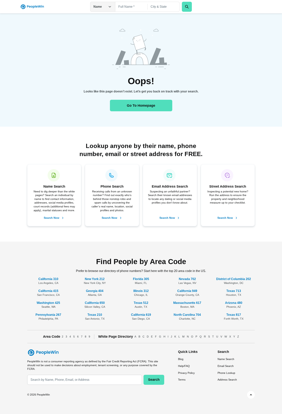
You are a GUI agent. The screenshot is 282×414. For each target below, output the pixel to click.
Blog (180, 359)
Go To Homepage (141, 105)
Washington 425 (48, 302)
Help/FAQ (184, 365)
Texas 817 (233, 314)
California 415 (48, 291)
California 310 (48, 279)
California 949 (187, 291)
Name (97, 6)
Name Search (226, 359)
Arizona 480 (233, 302)
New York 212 (95, 279)
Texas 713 (233, 291)
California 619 (141, 314)
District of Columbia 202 (233, 279)
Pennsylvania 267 (48, 314)
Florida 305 (141, 279)
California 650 (95, 302)
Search (154, 380)
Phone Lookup (226, 372)
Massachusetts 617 (187, 302)
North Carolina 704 (187, 314)
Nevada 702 (187, 279)
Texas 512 (141, 302)
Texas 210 (94, 314)
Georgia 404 (94, 291)
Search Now (51, 217)
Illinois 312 (141, 291)
